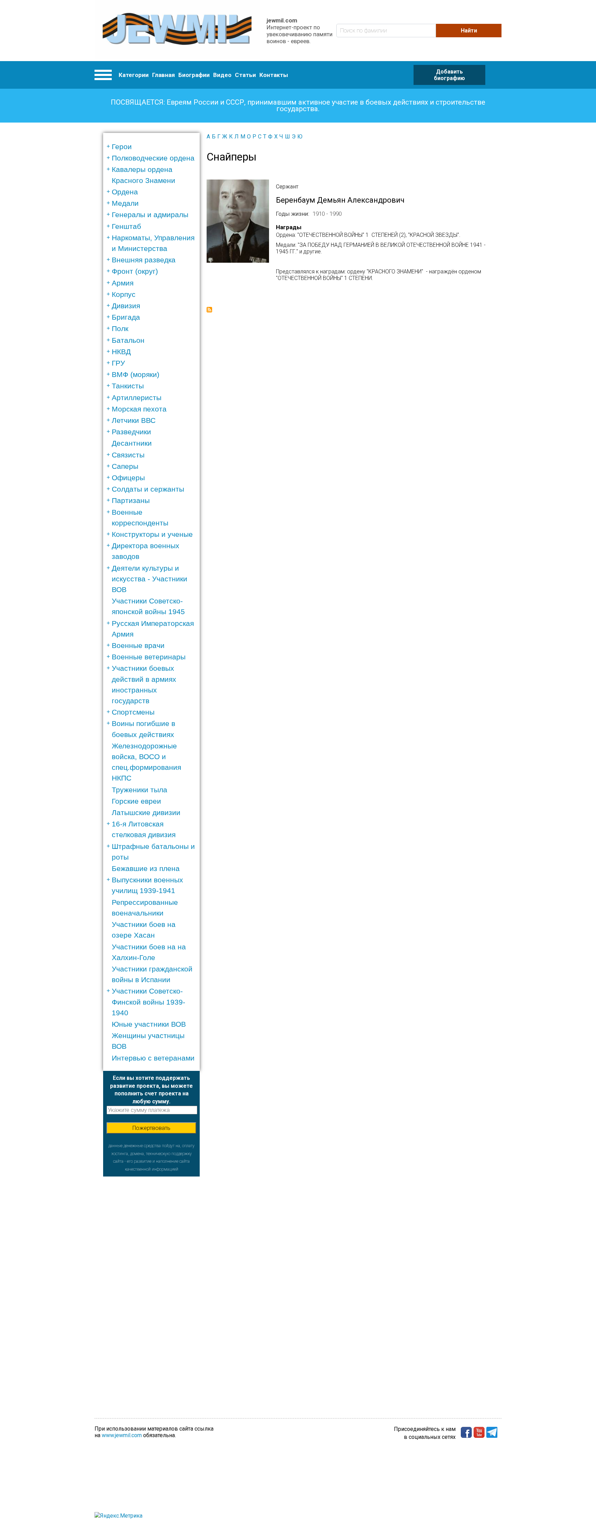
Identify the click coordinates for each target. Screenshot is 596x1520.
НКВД (121, 352)
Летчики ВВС (134, 420)
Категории (134, 74)
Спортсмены (133, 712)
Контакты (273, 74)
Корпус (124, 294)
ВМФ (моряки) (135, 374)
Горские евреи (136, 801)
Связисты (128, 455)
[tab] (154, 146)
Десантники (132, 443)
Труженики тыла (139, 790)
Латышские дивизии (146, 812)
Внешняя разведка (144, 260)
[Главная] (177, 30)
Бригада (126, 317)
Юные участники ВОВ (149, 1024)
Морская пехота (139, 409)
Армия (122, 283)
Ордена (125, 192)
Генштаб (126, 226)
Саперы (125, 466)
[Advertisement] (151, 1280)
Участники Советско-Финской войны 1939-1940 (148, 1001)
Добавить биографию (449, 74)
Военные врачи (138, 645)
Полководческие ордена (153, 158)
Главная (163, 74)
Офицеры (128, 478)
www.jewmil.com (122, 1435)
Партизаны (131, 500)
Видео (222, 74)
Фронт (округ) (135, 271)
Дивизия (126, 306)
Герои (122, 147)
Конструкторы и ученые (152, 534)
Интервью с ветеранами (153, 1058)
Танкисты (128, 386)
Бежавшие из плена (146, 868)
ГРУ (118, 363)
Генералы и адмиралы (150, 215)
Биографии (194, 74)
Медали (125, 203)
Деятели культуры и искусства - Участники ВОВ (149, 578)
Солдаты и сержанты (148, 489)
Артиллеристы (136, 397)
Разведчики (131, 432)
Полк (120, 328)
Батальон (128, 340)
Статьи (245, 74)
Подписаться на (209, 309)
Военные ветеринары (149, 657)
